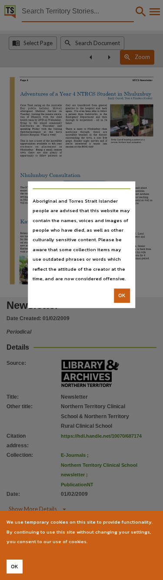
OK (122, 296)
